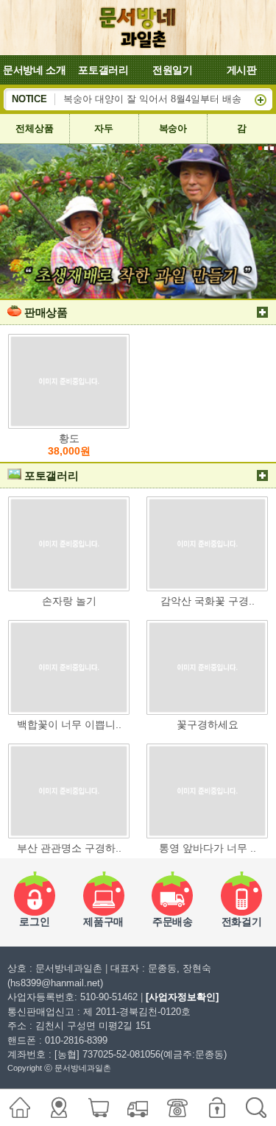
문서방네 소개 (34, 70)
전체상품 (34, 128)
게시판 (242, 70)
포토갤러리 (103, 70)
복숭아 (173, 128)
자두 (103, 128)
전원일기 (172, 70)
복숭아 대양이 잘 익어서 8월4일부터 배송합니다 (166, 99)
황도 (69, 444)
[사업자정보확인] (182, 996)
